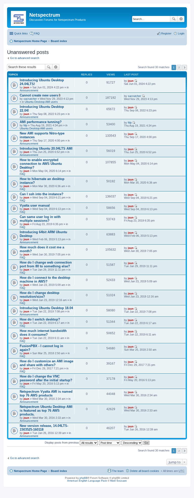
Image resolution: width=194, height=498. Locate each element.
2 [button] (179, 67)
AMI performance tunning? (41, 122)
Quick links (21, 33)
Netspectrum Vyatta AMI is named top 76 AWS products (46, 393)
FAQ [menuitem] (37, 33)
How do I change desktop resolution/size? (39, 294)
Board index (59, 41)
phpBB (84, 477)
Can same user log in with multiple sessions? (40, 219)
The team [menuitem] (118, 470)
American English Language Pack (87, 480)
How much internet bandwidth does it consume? (43, 332)
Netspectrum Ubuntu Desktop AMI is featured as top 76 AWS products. (46, 410)
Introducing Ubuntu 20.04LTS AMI (46, 148)
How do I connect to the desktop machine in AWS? (45, 279)
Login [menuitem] (181, 33)
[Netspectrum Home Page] (18, 17)
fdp (25, 125)
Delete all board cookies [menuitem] (144, 470)
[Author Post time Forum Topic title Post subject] (110, 442)
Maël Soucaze (118, 480)
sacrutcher (30, 98)
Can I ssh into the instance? (41, 194)
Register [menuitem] (166, 33)
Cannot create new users (39, 95)
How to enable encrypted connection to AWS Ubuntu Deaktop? (41, 163)
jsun (26, 87)
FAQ (22, 173)
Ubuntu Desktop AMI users (41, 101)
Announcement (29, 90)
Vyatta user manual (35, 205)
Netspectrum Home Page (30, 41)
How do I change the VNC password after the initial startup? (46, 378)
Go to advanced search (24, 57)
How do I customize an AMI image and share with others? (46, 363)
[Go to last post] (135, 80)
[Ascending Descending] (132, 442)
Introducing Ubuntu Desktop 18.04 (46, 308)
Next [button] (184, 67)
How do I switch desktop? (40, 319)
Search (174, 19)
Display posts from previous (62, 442)
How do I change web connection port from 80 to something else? (46, 264)
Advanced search (181, 19)
